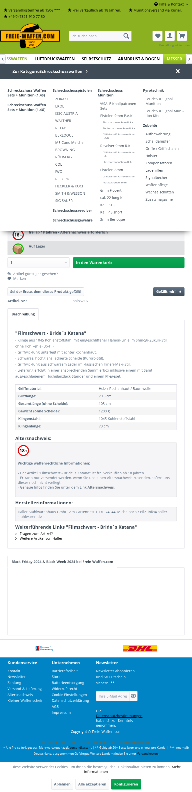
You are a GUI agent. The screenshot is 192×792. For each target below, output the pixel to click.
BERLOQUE (64, 135)
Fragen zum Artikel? (36, 533)
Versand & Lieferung (25, 688)
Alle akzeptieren (92, 784)
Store (56, 676)
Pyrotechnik (153, 90)
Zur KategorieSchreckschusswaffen (47, 71)
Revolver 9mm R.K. (116, 145)
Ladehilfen (154, 170)
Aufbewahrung (158, 134)
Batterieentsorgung (68, 682)
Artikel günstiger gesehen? (35, 273)
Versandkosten (80, 747)
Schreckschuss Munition (110, 92)
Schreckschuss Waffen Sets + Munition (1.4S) (27, 92)
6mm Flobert (111, 190)
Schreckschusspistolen (72, 90)
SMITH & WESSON (70, 193)
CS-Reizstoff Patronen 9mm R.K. (119, 154)
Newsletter (17, 676)
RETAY (60, 128)
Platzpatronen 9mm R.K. (117, 162)
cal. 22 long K (111, 197)
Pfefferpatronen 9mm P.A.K (119, 128)
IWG (58, 171)
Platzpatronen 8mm (114, 182)
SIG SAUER (64, 200)
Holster (152, 155)
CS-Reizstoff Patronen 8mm (119, 176)
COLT (59, 164)
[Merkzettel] (157, 36)
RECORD (62, 178)
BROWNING (65, 149)
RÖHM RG (63, 157)
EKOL (59, 106)
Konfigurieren (126, 784)
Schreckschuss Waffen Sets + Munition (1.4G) (27, 107)
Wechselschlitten (160, 192)
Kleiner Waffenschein (26, 700)
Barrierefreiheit (65, 670)
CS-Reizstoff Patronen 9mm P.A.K (119, 136)
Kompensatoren (159, 163)
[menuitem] (32, 10)
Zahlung (14, 682)
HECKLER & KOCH (69, 186)
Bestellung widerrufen (174, 45)
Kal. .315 (107, 204)
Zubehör (150, 125)
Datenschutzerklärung (70, 700)
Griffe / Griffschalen (162, 148)
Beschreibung (23, 314)
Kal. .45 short (111, 212)
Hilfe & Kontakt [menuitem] (171, 4)
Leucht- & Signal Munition (159, 101)
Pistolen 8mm (111, 169)
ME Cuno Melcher (70, 142)
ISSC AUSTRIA (66, 113)
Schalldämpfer (158, 141)
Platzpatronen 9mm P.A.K (118, 122)
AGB (55, 706)
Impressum (61, 712)
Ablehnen (62, 784)
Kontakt (14, 670)
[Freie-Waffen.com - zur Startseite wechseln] (30, 36)
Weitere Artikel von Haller (40, 538)
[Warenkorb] (182, 36)
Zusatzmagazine (159, 199)
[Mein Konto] (170, 36)
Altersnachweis (20, 694)
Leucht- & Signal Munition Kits (165, 113)
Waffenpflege (157, 184)
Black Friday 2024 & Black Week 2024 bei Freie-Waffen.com (62, 561)
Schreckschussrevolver (72, 210)
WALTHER (63, 120)
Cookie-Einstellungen (69, 694)
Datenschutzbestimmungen (119, 715)
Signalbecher (157, 177)
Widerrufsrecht (64, 688)
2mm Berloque (112, 219)
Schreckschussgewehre (72, 220)
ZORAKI (61, 98)
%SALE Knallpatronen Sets (118, 106)
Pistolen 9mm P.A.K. (117, 115)
